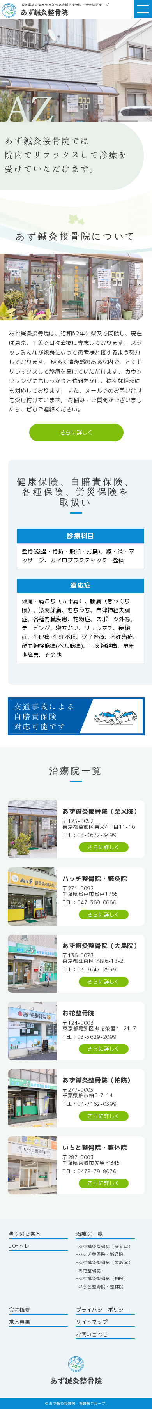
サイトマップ (92, 1321)
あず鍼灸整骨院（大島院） (105, 1262)
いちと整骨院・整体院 (101, 1287)
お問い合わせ (92, 1334)
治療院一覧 (89, 1233)
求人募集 (19, 1321)
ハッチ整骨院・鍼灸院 (101, 1254)
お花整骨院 (89, 1271)
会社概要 (19, 1309)
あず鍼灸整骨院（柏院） (103, 1278)
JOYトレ (19, 1245)
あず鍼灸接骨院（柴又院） (105, 1246)
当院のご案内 (25, 1233)
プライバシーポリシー (102, 1309)
